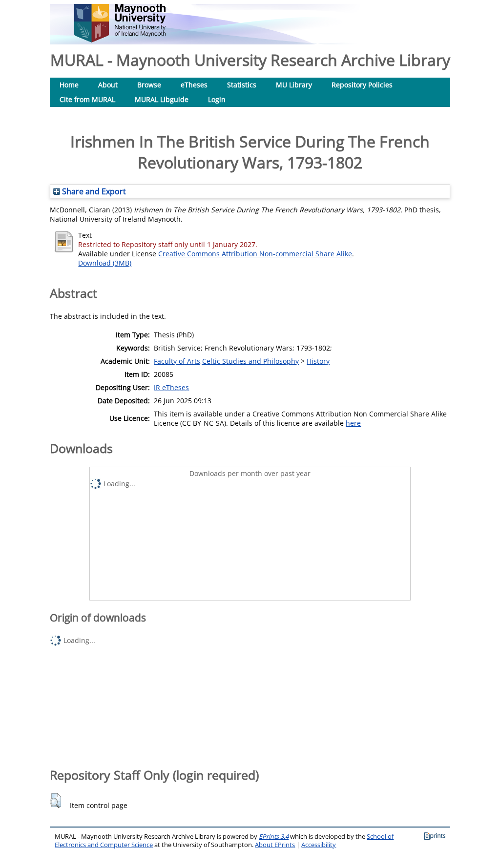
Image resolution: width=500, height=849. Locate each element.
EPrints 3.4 (274, 836)
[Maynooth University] (120, 39)
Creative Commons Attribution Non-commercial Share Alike (255, 253)
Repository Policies (362, 84)
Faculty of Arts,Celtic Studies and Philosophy (226, 361)
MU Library (294, 84)
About (108, 84)
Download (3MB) (104, 263)
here (353, 423)
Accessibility (318, 845)
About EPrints (275, 845)
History (318, 361)
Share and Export (93, 191)
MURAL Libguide (161, 99)
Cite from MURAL (87, 99)
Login (217, 99)
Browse (149, 84)
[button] (55, 800)
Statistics (241, 84)
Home (69, 84)
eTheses (194, 84)
